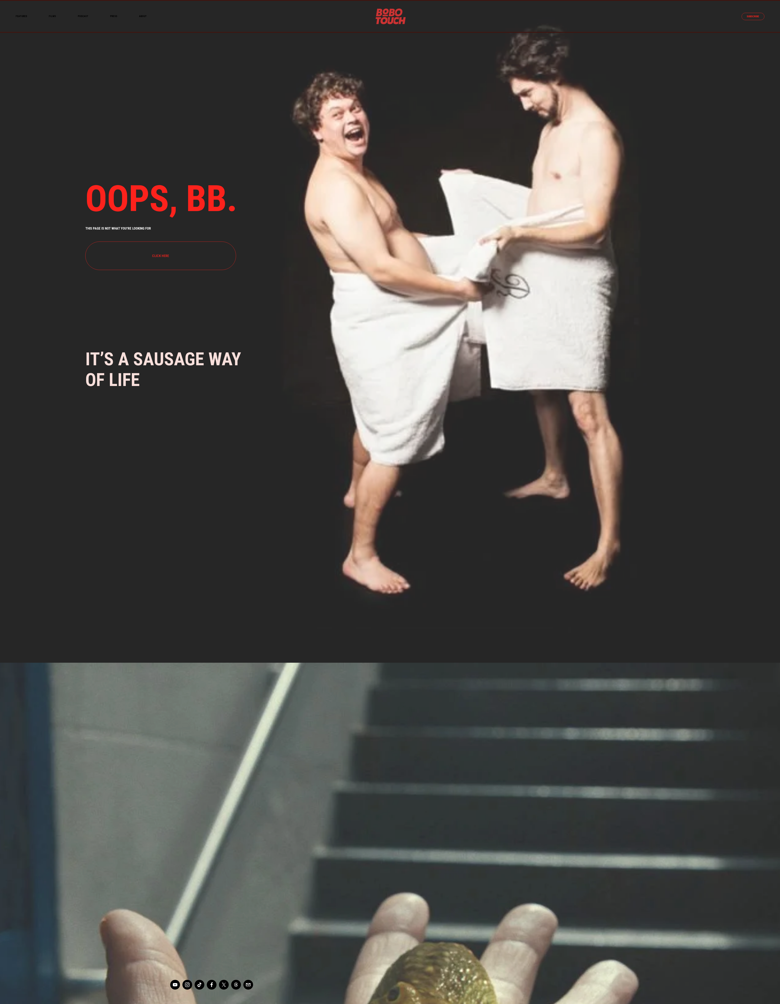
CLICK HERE (160, 256)
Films (52, 16)
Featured (21, 16)
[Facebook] (212, 985)
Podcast (83, 16)
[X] (224, 985)
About (143, 16)
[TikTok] (199, 985)
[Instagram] (187, 985)
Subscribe (753, 16)
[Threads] (236, 985)
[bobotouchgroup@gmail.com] (248, 985)
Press (113, 16)
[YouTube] (175, 985)
